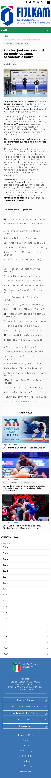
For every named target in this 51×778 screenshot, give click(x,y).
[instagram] (34, 2)
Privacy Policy (25, 750)
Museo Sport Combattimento (25, 706)
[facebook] (26, 2)
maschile (24, 43)
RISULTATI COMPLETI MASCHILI (26, 401)
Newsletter (25, 771)
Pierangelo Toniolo (11, 43)
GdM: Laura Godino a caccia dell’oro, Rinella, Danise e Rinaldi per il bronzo (22, 527)
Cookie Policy (25, 756)
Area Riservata (26, 766)
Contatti (25, 745)
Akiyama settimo (10, 40)
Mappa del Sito (25, 735)
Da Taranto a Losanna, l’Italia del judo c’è (24, 448)
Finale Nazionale (33, 40)
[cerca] (42, 2)
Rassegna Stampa (25, 700)
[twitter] (30, 2)
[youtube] (38, 2)
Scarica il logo (25, 726)
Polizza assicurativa (25, 719)
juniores (21, 40)
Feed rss (25, 761)
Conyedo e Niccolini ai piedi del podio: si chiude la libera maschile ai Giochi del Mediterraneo (24, 488)
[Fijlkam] (25, 16)
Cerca (25, 740)
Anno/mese (7, 543)
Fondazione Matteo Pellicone (25, 713)
